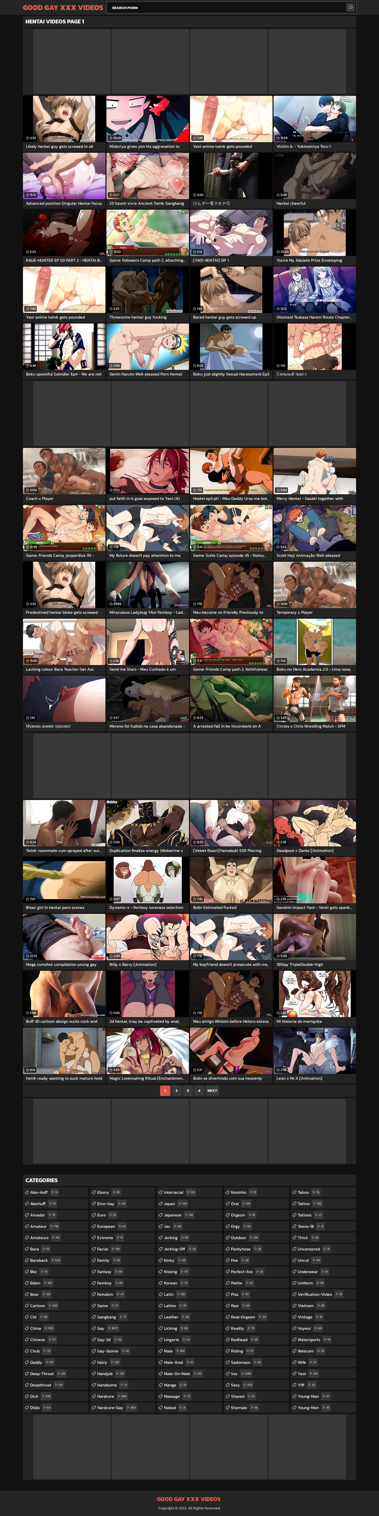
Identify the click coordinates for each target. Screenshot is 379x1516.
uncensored (314, 1249)
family (108, 1260)
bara (39, 1249)
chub (40, 1351)
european (111, 1226)
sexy (241, 1385)
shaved (243, 1396)
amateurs (45, 1237)
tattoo (310, 1203)
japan (175, 1203)
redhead (244, 1339)
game (107, 1305)
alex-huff (44, 1192)
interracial (179, 1192)
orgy (241, 1226)
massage (177, 1396)
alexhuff (43, 1203)
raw (240, 1305)
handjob (110, 1373)
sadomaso (246, 1362)
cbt (38, 1317)
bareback (45, 1260)
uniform (311, 1283)
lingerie (177, 1339)
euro (106, 1215)
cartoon (43, 1305)
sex (241, 1373)
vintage (310, 1317)
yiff (306, 1385)
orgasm (243, 1215)
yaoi (308, 1373)
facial (108, 1249)
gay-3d (109, 1339)
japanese (178, 1215)
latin (174, 1294)
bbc (38, 1271)
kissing (176, 1271)
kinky (175, 1260)
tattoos (310, 1215)
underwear (313, 1271)
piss (240, 1294)
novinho (243, 1192)
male (174, 1351)
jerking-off (180, 1249)
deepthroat (46, 1385)
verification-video (320, 1294)
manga (175, 1385)
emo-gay (111, 1203)
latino (175, 1305)
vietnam (311, 1305)
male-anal (178, 1362)
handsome (112, 1385)
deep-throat (47, 1373)
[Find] (350, 7)
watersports (314, 1339)
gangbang (111, 1317)
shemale (244, 1407)
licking (176, 1328)
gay (107, 1328)
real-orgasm (248, 1317)
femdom (110, 1294)
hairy (108, 1362)
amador (42, 1215)
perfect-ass (247, 1271)
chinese (43, 1339)
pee (240, 1260)
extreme (110, 1237)
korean (175, 1283)
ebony (108, 1192)
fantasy (109, 1271)
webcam (311, 1351)
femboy (109, 1283)
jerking (176, 1237)
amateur (44, 1226)
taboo (308, 1192)
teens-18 (311, 1226)
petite (242, 1283)
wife (307, 1362)
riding (242, 1351)
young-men (313, 1407)
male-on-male (183, 1373)
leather (176, 1317)
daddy (42, 1362)
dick (40, 1396)
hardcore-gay (116, 1407)
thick (308, 1237)
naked (175, 1407)
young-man (313, 1396)
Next (212, 1090)
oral (240, 1203)
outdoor (244, 1237)
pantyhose (246, 1249)
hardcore (112, 1396)
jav (172, 1226)
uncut (309, 1260)
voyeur (310, 1328)
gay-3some (113, 1351)
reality (242, 1328)
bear (40, 1294)
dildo (40, 1407)
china (41, 1328)
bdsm (41, 1283)
